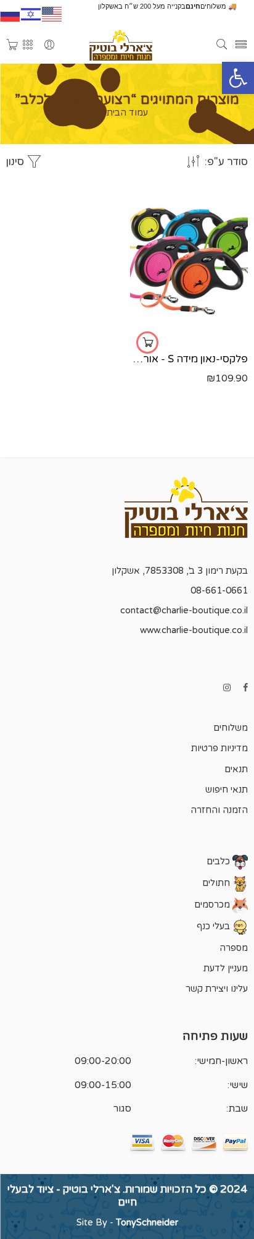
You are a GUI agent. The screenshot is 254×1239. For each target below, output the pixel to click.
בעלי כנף (214, 926)
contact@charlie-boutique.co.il (184, 610)
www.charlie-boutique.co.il (194, 630)
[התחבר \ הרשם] (49, 45)
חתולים (217, 883)
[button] (238, 78)
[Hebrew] (31, 13)
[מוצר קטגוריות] (28, 45)
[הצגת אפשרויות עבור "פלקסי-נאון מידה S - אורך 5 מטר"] (147, 342)
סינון (16, 162)
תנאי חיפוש (226, 790)
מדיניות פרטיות (219, 748)
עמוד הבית (127, 113)
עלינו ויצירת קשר (217, 989)
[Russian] (10, 13)
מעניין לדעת (225, 968)
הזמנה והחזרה (219, 810)
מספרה (233, 948)
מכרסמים (213, 905)
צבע (238, 293)
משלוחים (230, 728)
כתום (212, 310)
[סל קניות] (12, 45)
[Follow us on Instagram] (227, 687)
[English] (52, 13)
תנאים (236, 769)
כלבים (219, 861)
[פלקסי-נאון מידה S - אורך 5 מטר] (189, 261)
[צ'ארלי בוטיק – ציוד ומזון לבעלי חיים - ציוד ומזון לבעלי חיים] (120, 45)
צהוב (212, 329)
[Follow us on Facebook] (245, 687)
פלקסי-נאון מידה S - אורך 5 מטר (189, 359)
